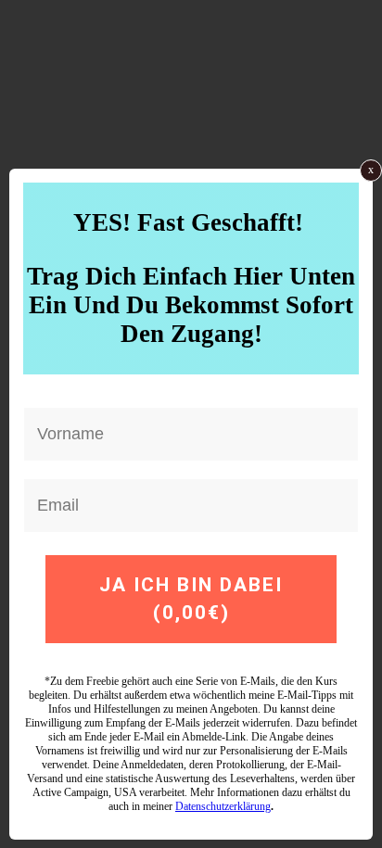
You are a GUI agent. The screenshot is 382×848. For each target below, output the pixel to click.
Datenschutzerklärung (223, 806)
